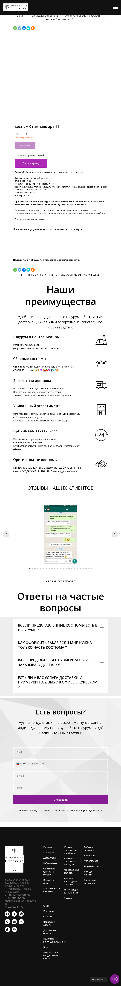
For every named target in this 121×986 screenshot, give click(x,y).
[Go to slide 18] (77, 568)
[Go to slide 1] (29, 568)
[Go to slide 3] (35, 568)
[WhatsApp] (15, 28)
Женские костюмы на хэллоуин (83, 15)
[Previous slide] (6, 534)
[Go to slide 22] (88, 568)
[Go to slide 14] (66, 568)
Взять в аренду (31, 163)
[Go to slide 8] (49, 568)
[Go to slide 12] (60, 568)
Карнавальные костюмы (44, 15)
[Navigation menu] (115, 7)
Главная (19, 15)
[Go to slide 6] (43, 568)
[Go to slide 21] (86, 568)
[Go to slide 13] (63, 568)
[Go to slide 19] (80, 568)
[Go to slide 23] (91, 568)
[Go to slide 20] (83, 568)
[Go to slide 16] (71, 568)
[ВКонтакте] (24, 28)
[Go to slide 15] (69, 568)
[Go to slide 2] (32, 568)
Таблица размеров (24, 137)
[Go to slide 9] (52, 568)
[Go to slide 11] (57, 568)
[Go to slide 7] (46, 568)
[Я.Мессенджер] (28, 28)
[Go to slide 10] (54, 568)
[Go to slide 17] (74, 568)
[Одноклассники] (33, 28)
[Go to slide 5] (40, 568)
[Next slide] (115, 534)
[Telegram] (19, 28)
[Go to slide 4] (37, 568)
